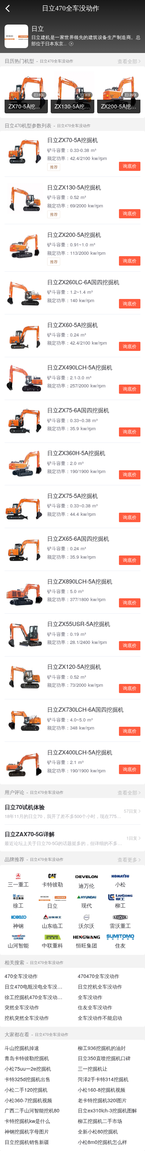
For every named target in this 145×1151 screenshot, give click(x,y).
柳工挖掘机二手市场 (100, 1120)
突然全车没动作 (22, 1007)
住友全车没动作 (95, 1007)
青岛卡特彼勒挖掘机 (27, 1058)
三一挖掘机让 (92, 1068)
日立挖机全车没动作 (100, 986)
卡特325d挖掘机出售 (27, 1079)
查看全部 (127, 61)
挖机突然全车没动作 (27, 1017)
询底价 (130, 166)
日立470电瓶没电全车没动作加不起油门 (48, 986)
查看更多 (127, 859)
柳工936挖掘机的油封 (102, 1047)
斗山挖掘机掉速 (22, 1047)
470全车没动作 (21, 975)
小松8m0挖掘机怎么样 (102, 1141)
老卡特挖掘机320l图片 (102, 1100)
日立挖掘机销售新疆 (27, 1141)
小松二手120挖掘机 (26, 1089)
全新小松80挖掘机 (98, 1131)
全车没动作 (90, 996)
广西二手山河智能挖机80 (32, 1110)
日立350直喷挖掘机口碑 (104, 1058)
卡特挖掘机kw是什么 (27, 1120)
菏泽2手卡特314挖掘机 (103, 1079)
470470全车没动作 (98, 975)
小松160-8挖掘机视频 (101, 1089)
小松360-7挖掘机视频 (28, 1100)
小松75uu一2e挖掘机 (28, 1068)
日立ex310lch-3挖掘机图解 (107, 1110)
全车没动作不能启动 (100, 1017)
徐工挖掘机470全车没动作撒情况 (41, 996)
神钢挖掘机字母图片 (27, 1131)
